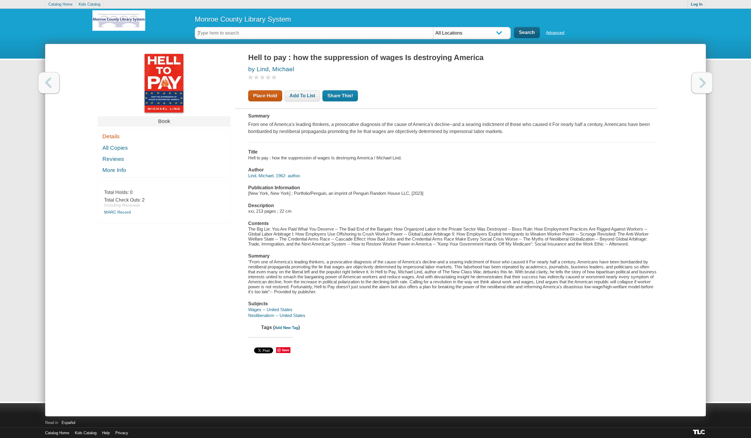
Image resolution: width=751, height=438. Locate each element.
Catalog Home (60, 4)
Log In (697, 4)
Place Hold (265, 95)
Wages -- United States (270, 309)
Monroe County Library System (243, 19)
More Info (114, 170)
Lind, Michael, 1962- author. (274, 175)
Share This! (340, 95)
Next (702, 82)
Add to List (302, 95)
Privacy (121, 433)
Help (106, 433)
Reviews (113, 159)
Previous (49, 82)
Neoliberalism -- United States (276, 315)
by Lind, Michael (271, 69)
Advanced (555, 32)
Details (111, 136)
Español (68, 422)
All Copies (115, 148)
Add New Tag (286, 327)
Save (285, 350)
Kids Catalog (89, 4)
